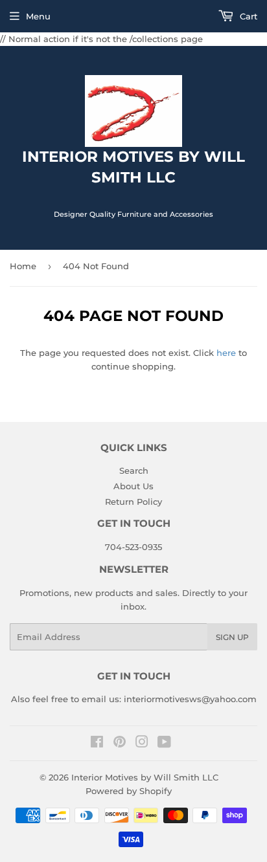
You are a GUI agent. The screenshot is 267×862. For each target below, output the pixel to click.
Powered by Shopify (129, 791)
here (226, 353)
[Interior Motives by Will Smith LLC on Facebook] (97, 743)
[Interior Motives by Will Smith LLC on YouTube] (164, 743)
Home (23, 266)
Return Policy (133, 501)
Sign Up (232, 637)
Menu (38, 16)
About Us (133, 486)
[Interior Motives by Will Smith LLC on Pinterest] (119, 743)
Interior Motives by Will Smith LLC (144, 777)
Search (133, 470)
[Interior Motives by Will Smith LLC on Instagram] (141, 743)
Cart (247, 16)
